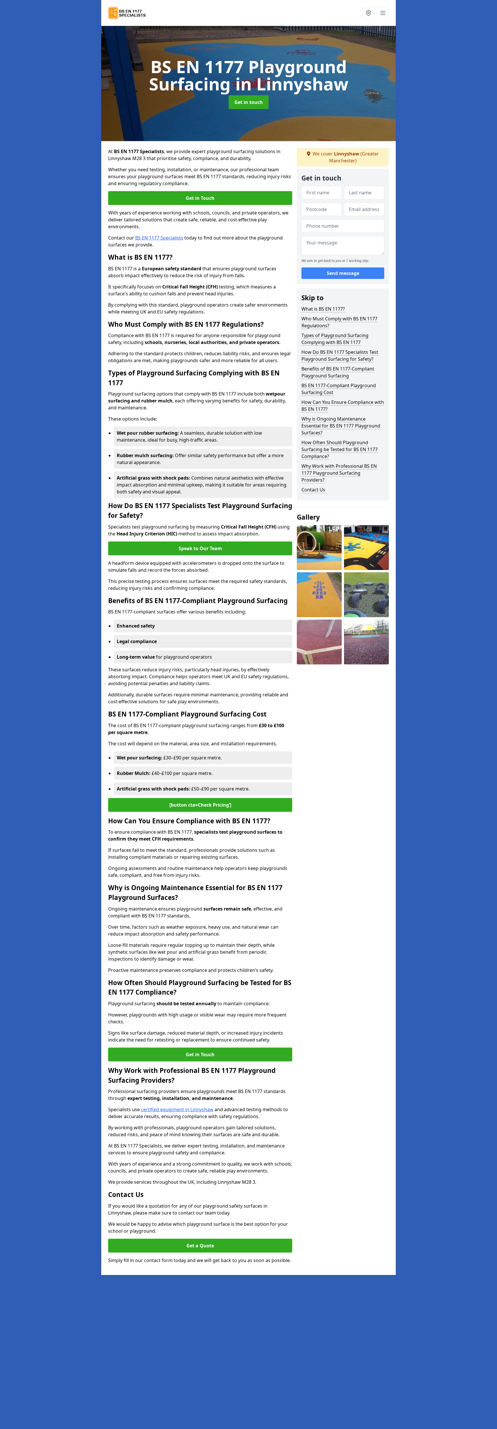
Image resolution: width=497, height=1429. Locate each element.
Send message (343, 273)
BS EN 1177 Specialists (159, 238)
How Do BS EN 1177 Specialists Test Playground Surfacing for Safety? (339, 355)
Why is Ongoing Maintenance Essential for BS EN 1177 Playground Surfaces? (340, 426)
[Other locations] (368, 13)
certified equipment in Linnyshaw (177, 1109)
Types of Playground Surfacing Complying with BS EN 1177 (334, 338)
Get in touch (248, 102)
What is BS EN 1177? (323, 309)
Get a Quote (200, 1245)
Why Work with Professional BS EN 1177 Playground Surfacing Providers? (339, 473)
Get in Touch (200, 198)
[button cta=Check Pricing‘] (200, 805)
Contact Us (313, 490)
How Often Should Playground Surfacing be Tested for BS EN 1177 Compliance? (339, 449)
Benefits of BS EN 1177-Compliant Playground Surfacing (337, 372)
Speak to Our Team (200, 548)
